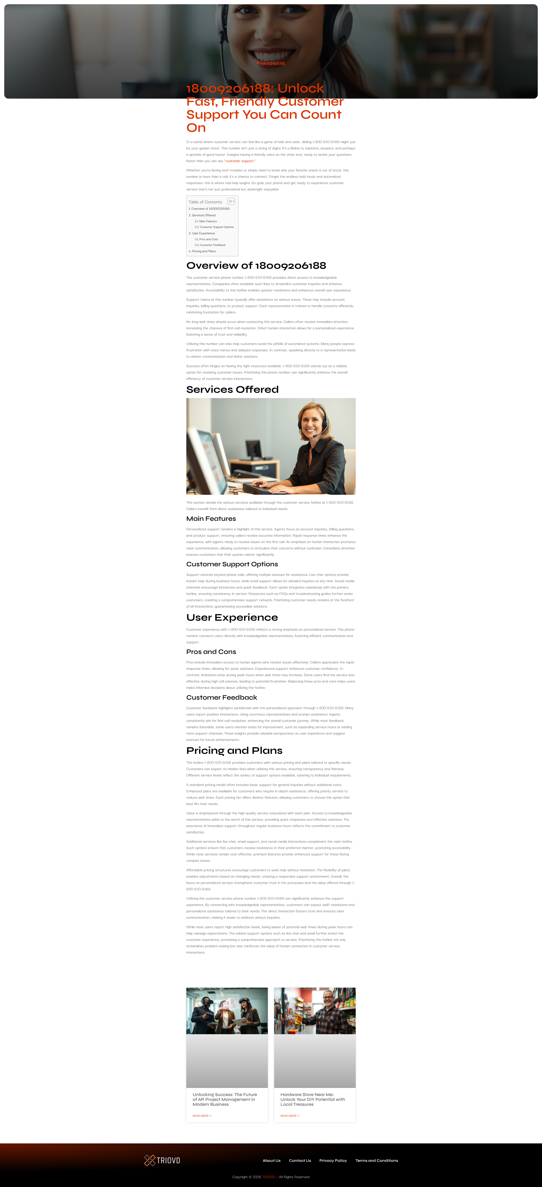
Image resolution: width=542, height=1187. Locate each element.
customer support (240, 160)
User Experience (203, 232)
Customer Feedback (212, 244)
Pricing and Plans (204, 250)
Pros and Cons (208, 239)
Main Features (208, 221)
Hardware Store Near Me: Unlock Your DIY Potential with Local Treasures (313, 1099)
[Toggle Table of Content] (229, 201)
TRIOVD (268, 1176)
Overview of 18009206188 (210, 208)
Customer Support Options (217, 226)
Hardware (273, 63)
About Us (272, 1160)
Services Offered (204, 214)
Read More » (202, 1115)
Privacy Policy (333, 1160)
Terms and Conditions (376, 1160)
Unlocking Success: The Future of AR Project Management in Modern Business (225, 1099)
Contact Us (300, 1160)
